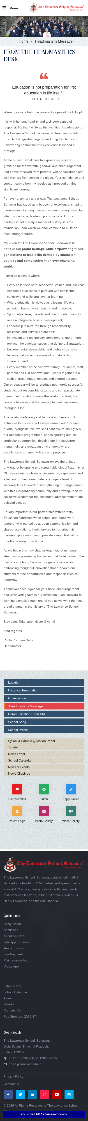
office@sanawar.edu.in (25, 1064)
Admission (11, 930)
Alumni (8, 998)
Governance (17, 698)
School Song (17, 722)
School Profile (18, 730)
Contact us (11, 1084)
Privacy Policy (13, 1076)
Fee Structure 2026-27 (20, 1016)
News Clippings (19, 773)
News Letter (16, 754)
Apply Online (13, 924)
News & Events (19, 767)
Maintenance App (16, 960)
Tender (13, 747)
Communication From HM (26, 714)
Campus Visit (13, 1010)
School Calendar (20, 760)
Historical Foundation (23, 690)
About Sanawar (14, 936)
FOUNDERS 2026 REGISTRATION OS (44, 1114)
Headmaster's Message (26, 706)
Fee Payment (13, 954)
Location (14, 682)
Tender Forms (14, 948)
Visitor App (11, 966)
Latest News (12, 986)
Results (9, 1004)
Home (23, 41)
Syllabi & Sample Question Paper (31, 741)
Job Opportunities (16, 942)
